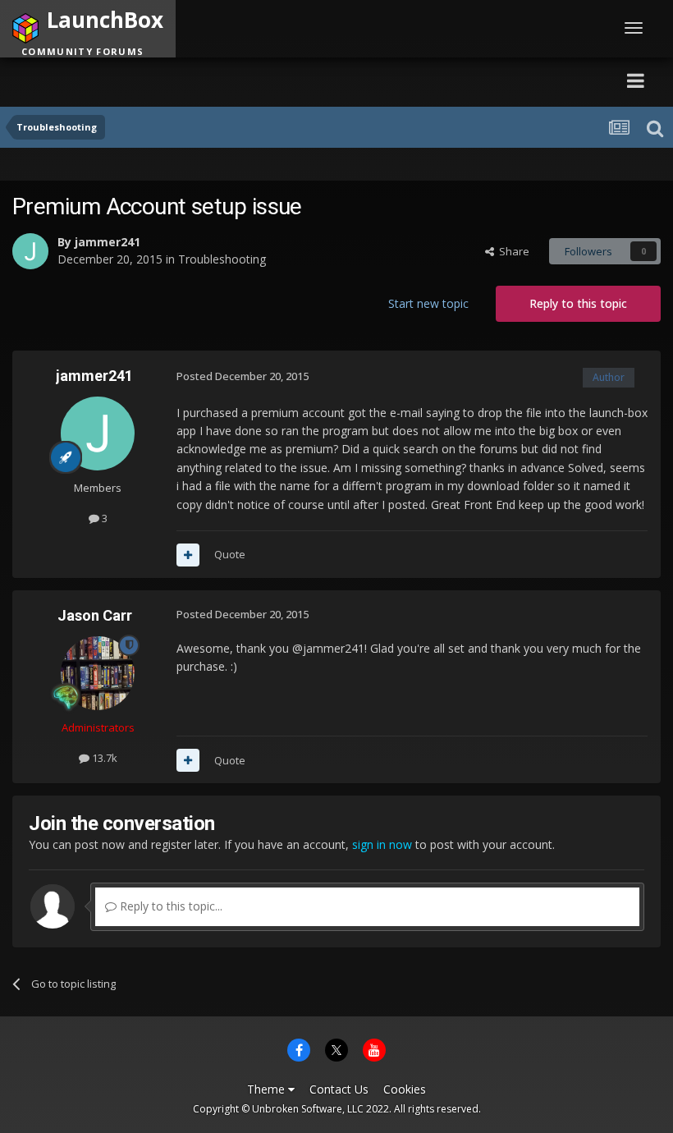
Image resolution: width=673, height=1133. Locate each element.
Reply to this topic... (169, 906)
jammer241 (107, 242)
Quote (229, 554)
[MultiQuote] (187, 555)
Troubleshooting (222, 259)
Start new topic (428, 303)
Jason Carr (94, 615)
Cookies (404, 1089)
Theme (267, 1089)
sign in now (382, 844)
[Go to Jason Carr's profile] (98, 673)
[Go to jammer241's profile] (30, 251)
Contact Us (339, 1089)
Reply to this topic (578, 303)
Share (511, 251)
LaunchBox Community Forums (169, 80)
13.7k (103, 757)
